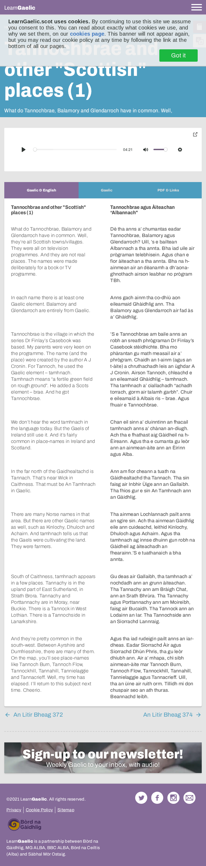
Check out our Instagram (173, 798)
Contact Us (189, 798)
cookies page (87, 34)
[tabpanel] (103, 452)
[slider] (75, 149)
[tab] (41, 190)
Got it (178, 55)
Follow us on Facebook (157, 798)
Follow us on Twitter (141, 798)
